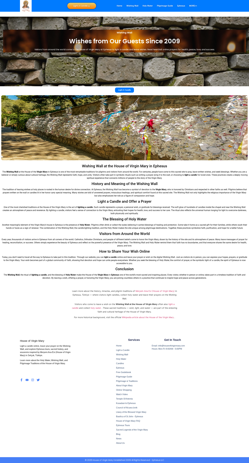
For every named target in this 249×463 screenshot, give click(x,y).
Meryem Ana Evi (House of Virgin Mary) (155, 291)
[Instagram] (32, 379)
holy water (96, 308)
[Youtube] (27, 379)
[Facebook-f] (21, 379)
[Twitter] (38, 379)
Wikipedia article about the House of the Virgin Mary (148, 317)
